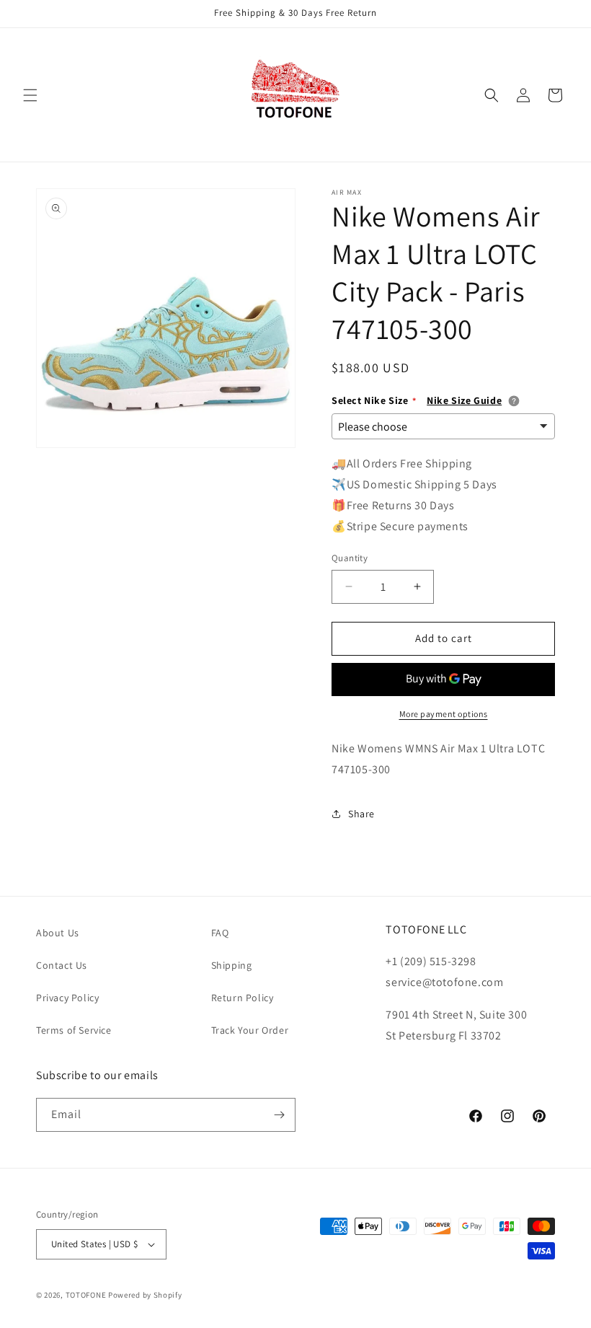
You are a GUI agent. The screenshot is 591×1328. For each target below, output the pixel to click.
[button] (30, 95)
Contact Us (61, 965)
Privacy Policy (67, 997)
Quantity (350, 558)
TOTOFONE (86, 1295)
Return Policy (242, 997)
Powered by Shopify (145, 1295)
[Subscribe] (279, 1115)
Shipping (231, 965)
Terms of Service (74, 1030)
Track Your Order (250, 1030)
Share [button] (361, 813)
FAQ (220, 932)
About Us (57, 932)
